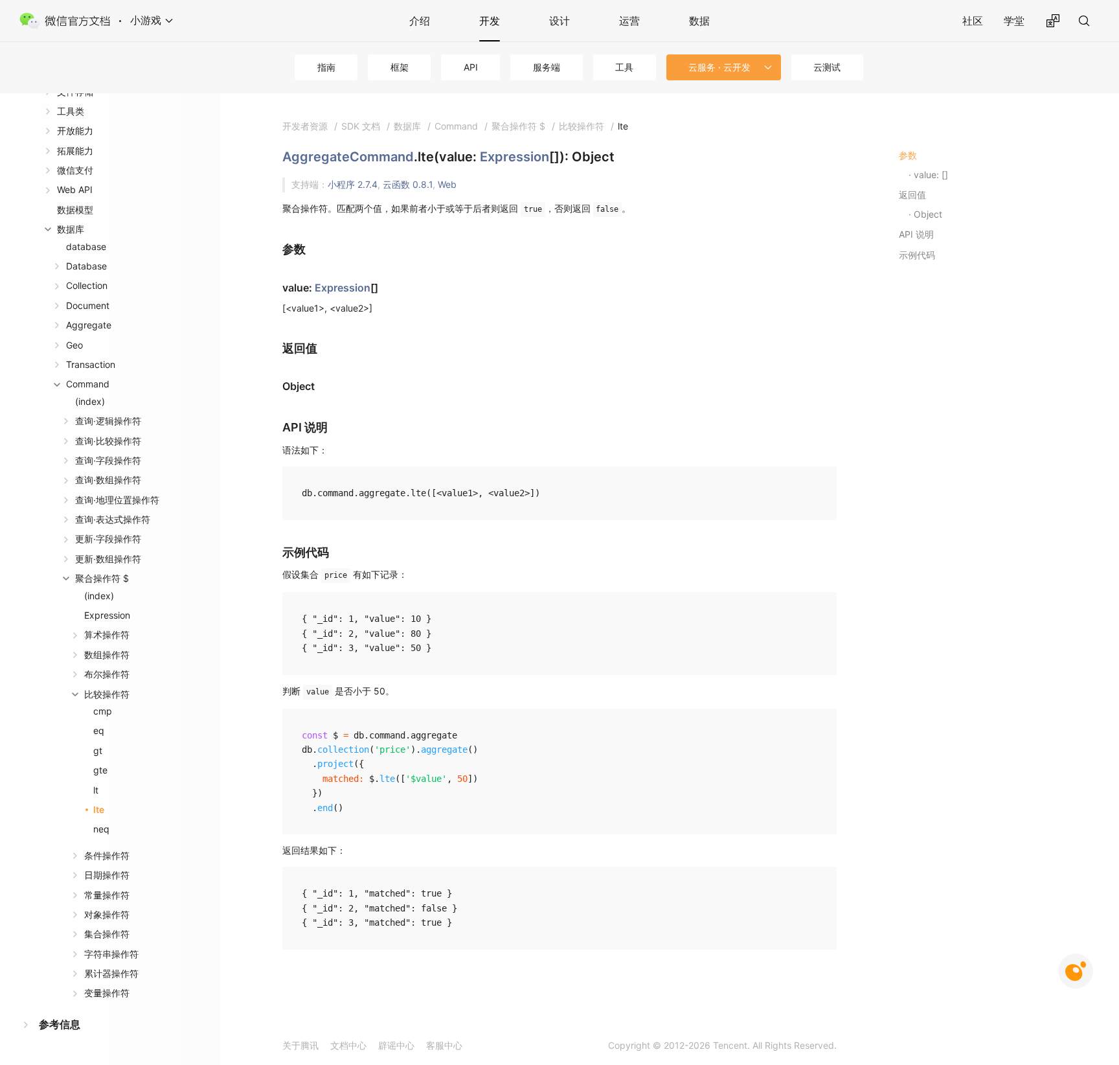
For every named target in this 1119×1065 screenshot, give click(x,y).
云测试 (827, 67)
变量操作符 (107, 992)
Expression (107, 615)
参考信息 (59, 1024)
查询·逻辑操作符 (108, 420)
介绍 (419, 20)
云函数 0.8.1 (408, 184)
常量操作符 (107, 894)
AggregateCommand (348, 157)
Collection (86, 285)
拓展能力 (75, 150)
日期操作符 (107, 874)
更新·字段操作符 (108, 538)
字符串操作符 (111, 953)
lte (98, 809)
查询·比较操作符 (108, 440)
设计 (559, 20)
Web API (75, 189)
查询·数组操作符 (108, 479)
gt (97, 750)
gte (100, 769)
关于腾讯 (300, 1045)
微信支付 (75, 170)
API (471, 67)
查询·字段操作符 (108, 460)
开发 (489, 20)
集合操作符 (107, 933)
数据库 (70, 229)
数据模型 (75, 209)
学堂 (1014, 20)
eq (98, 730)
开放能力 (75, 130)
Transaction (90, 364)
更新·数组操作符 (108, 558)
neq (101, 828)
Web (447, 184)
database (86, 246)
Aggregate (88, 324)
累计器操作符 (111, 973)
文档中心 (348, 1045)
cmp (102, 710)
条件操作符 (107, 855)
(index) (90, 401)
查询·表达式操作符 (112, 519)
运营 (629, 20)
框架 (399, 67)
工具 (624, 67)
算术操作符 (107, 634)
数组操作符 (107, 654)
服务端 (546, 67)
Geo (74, 344)
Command (87, 383)
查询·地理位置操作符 (117, 499)
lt (95, 790)
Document (87, 305)
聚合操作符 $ (102, 578)
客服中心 (444, 1045)
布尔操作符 (107, 674)
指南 (326, 67)
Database (86, 265)
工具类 (70, 111)
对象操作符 (107, 914)
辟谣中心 (396, 1045)
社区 (972, 20)
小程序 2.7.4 (353, 184)
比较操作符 (107, 694)
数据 (699, 20)
